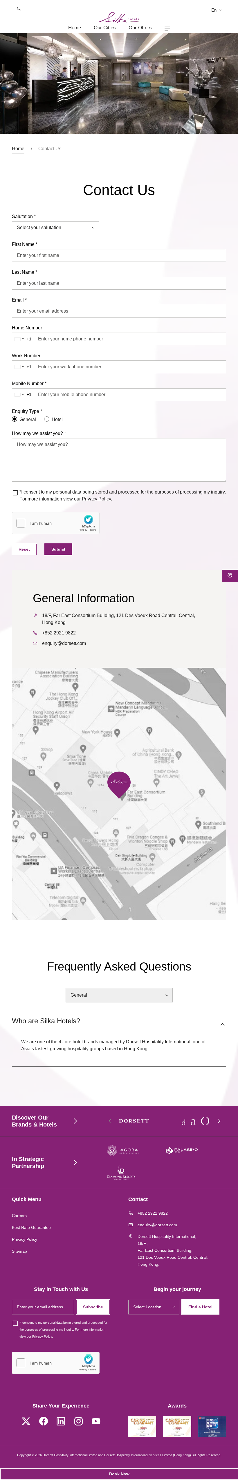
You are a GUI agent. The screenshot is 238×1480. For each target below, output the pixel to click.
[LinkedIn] (61, 1422)
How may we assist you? (39, 433)
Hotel (57, 419)
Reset (24, 549)
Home (74, 27)
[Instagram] (78, 1422)
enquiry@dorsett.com (64, 643)
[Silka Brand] (119, 17)
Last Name (24, 272)
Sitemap (19, 1251)
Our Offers (140, 27)
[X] (26, 1422)
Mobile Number (29, 383)
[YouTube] (96, 1422)
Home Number (27, 327)
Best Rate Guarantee (31, 1227)
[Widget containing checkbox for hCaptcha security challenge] (56, 523)
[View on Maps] (119, 784)
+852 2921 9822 (59, 632)
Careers (19, 1215)
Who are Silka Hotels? (46, 1021)
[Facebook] (43, 1422)
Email (19, 300)
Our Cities (105, 27)
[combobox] (24, 339)
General (27, 419)
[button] (219, 1121)
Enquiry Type (27, 411)
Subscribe (93, 1307)
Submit (58, 549)
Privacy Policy (96, 498)
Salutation (24, 216)
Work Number (26, 355)
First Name (24, 244)
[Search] (19, 9)
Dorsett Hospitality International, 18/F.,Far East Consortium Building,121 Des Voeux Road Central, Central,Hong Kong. (173, 1250)
